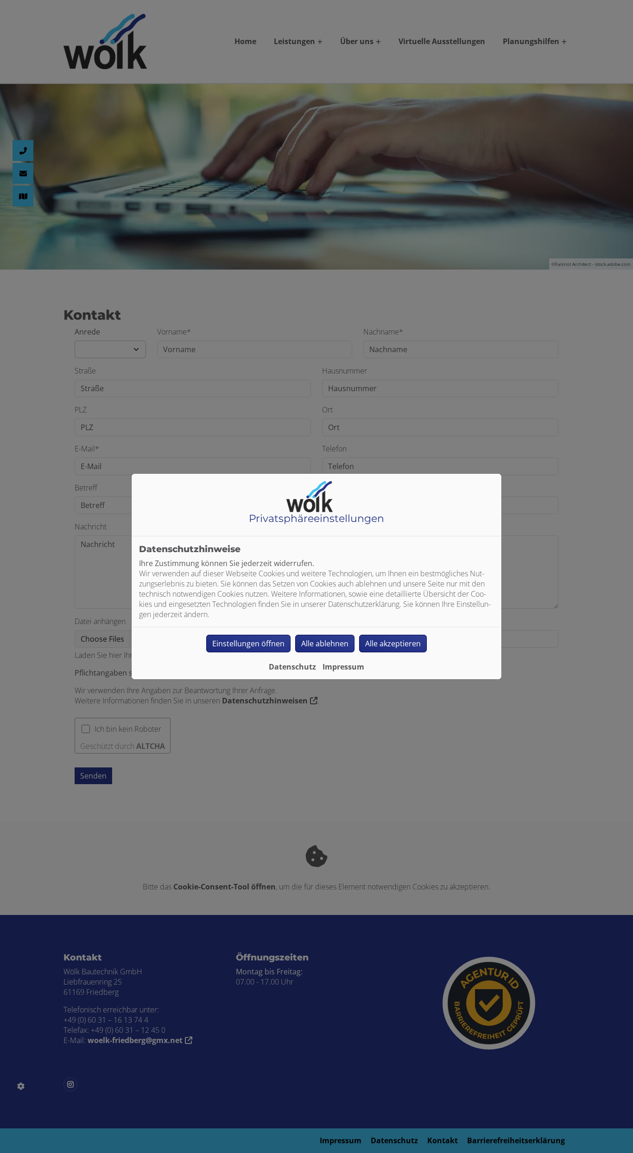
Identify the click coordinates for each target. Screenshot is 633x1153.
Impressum (343, 667)
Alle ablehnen (324, 643)
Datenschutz (292, 667)
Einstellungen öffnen (248, 643)
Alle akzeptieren (393, 643)
